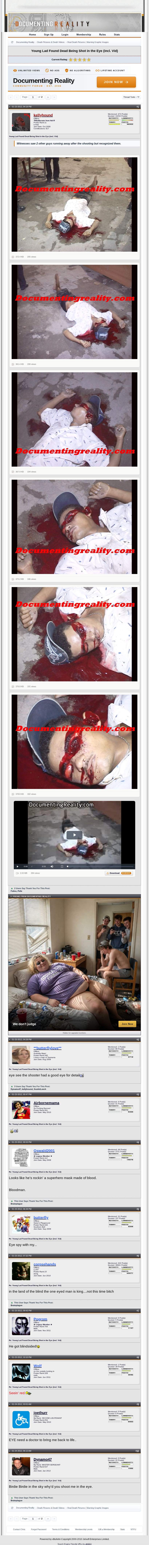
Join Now (113, 82)
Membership (83, 34)
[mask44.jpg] (74, 527)
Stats (117, 34)
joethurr (40, 1413)
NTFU (133, 1529)
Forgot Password (38, 1529)
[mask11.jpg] (74, 204)
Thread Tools (130, 97)
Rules (102, 34)
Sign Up (49, 34)
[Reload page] (12, 42)
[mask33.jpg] (74, 419)
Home (32, 34)
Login (65, 34)
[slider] (100, 866)
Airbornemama (46, 1103)
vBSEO (88, 1544)
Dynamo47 (43, 1459)
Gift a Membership (106, 1529)
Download (120, 873)
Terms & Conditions (60, 1529)
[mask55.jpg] (74, 634)
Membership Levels (83, 1529)
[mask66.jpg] (74, 741)
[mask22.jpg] (74, 312)
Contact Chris (19, 1529)
